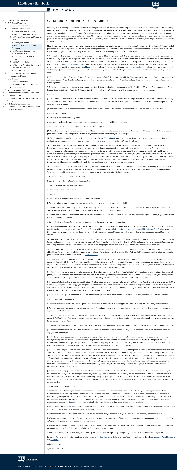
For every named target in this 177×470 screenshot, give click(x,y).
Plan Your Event (137, 67)
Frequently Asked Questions (164, 437)
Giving (34, 466)
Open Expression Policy (109, 437)
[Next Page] (59, 10)
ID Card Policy (112, 229)
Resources (54, 440)
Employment (43, 466)
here (98, 141)
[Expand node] (6, 23)
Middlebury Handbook (33, 3)
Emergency (85, 466)
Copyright (68, 466)
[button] (17, 20)
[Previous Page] (56, 10)
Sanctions (69, 402)
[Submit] (48, 9)
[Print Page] (73, 10)
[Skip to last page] (62, 10)
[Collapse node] (3, 20)
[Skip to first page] (53, 10)
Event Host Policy (91, 255)
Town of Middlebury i (106, 138)
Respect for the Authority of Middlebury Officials (139, 229)
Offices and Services (56, 466)
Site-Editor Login (96, 466)
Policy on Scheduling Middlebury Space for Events (66, 64)
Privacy (76, 466)
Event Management (88, 67)
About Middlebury (24, 466)
